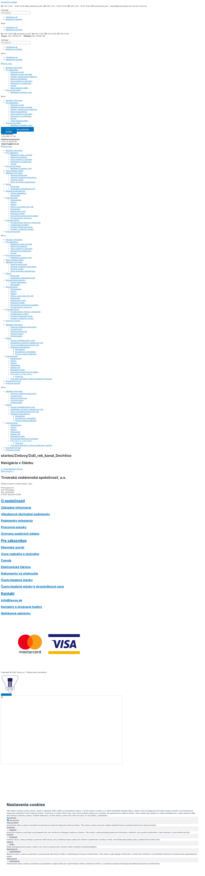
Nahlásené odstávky (14, 19)
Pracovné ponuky (13, 231)
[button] (102, 23)
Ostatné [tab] (10, 842)
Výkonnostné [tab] (12, 859)
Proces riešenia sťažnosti (25, 354)
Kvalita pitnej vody (18, 211)
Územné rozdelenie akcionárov (23, 177)
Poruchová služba (13, 90)
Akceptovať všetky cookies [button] (47, 776)
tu (63, 771)
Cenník (13, 86)
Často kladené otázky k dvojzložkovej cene (32, 586)
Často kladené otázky (19, 88)
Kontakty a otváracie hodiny (21, 607)
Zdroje (8, 184)
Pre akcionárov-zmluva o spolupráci (25, 222)
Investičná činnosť (13, 381)
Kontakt (8, 593)
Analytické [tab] (11, 827)
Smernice (19, 376)
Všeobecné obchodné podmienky (25, 514)
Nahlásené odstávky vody (21, 92)
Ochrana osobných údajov (20, 533)
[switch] (8, 830)
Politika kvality (16, 336)
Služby (8, 338)
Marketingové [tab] (12, 849)
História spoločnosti (18, 175)
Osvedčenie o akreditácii (25, 352)
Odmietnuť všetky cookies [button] (73, 776)
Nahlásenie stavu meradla (21, 74)
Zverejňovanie (12, 198)
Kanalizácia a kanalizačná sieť (22, 189)
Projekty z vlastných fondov (22, 229)
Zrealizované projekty (19, 225)
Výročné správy (16, 180)
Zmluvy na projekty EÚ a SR (21, 207)
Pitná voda (14, 186)
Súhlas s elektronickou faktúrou (23, 77)
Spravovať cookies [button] (96, 776)
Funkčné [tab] (10, 835)
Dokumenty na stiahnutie (20, 83)
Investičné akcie (12, 220)
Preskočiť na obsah (9, 2)
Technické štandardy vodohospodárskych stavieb (31, 379)
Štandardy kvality (17, 213)
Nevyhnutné (14, 820)
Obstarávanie (15, 200)
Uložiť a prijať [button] (14, 867)
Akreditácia (15, 195)
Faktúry (13, 204)
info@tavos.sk (11, 17)
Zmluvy (13, 202)
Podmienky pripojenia (17, 520)
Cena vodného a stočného (21, 81)
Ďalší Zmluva (7, 471)
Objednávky (15, 209)
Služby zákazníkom (18, 193)
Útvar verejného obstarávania (22, 182)
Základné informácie (14, 173)
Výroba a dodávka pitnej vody (22, 340)
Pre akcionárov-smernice (21, 218)
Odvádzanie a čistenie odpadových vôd (26, 343)
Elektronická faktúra (18, 79)
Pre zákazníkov (12, 70)
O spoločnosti (16, 329)
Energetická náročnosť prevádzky (24, 216)
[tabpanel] (102, 825)
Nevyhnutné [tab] (11, 818)
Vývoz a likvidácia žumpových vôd (24, 345)
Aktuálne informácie (14, 68)
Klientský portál (17, 72)
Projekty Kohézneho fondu (21, 227)
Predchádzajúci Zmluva (12, 469)
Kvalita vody (15, 367)
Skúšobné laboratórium (15, 191)
